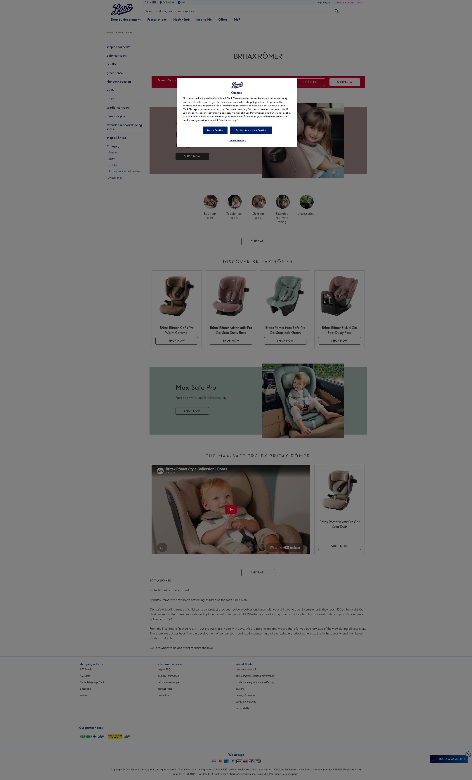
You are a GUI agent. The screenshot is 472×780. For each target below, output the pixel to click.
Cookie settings (237, 140)
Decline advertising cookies (251, 130)
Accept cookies (215, 130)
